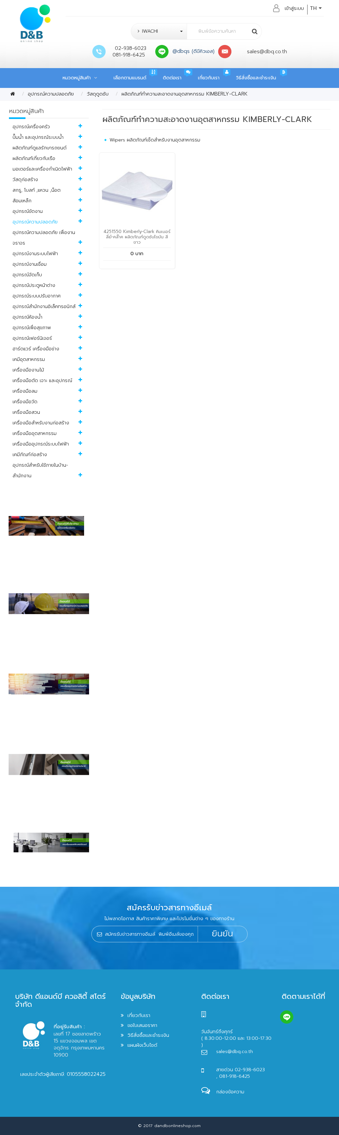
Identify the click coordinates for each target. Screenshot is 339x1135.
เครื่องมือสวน (26, 412)
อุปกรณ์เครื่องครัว (31, 126)
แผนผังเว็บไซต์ (142, 1045)
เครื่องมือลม (25, 391)
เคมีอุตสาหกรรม (29, 359)
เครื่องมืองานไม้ (28, 370)
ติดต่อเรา (172, 77)
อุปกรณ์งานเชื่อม (30, 264)
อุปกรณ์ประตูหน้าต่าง (34, 285)
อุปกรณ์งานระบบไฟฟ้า (35, 253)
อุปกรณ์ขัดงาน (28, 211)
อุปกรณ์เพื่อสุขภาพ (32, 327)
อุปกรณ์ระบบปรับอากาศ (37, 296)
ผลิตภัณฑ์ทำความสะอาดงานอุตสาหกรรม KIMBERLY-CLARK (184, 94)
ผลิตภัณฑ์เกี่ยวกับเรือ (34, 158)
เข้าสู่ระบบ (294, 8)
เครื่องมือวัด (25, 401)
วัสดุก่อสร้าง (25, 179)
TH (314, 8)
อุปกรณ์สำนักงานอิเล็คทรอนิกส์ (44, 306)
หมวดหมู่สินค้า (78, 77)
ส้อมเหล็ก (22, 200)
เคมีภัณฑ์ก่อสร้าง (30, 454)
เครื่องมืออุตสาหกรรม (35, 433)
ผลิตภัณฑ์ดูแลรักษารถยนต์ (40, 147)
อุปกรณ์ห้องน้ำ (27, 317)
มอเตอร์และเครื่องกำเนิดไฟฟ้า (42, 169)
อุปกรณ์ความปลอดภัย (51, 94)
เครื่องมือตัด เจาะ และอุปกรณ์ (42, 380)
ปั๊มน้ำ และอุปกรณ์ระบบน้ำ (38, 137)
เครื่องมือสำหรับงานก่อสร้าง (41, 422)
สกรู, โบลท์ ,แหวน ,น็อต (37, 190)
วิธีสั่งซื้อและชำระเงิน (256, 77)
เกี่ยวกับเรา (208, 77)
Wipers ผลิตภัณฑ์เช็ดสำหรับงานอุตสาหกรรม (155, 140)
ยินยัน (222, 933)
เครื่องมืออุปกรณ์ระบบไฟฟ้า (41, 444)
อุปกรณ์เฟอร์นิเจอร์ (32, 338)
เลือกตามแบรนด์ (130, 77)
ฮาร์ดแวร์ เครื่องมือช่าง (36, 348)
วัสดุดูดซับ (98, 94)
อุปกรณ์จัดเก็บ (27, 274)
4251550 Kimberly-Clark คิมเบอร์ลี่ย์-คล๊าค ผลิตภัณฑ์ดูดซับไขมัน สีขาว (137, 236)
